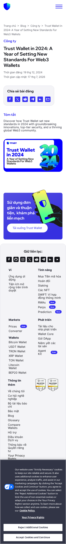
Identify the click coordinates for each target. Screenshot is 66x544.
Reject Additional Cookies (33, 527)
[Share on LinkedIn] (40, 99)
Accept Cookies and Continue (33, 537)
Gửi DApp (44, 338)
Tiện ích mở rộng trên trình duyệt (18, 287)
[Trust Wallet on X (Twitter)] (29, 259)
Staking (43, 285)
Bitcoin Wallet (18, 342)
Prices (17, 326)
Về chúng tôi (16, 391)
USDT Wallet (17, 346)
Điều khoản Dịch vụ (15, 438)
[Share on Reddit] (25, 99)
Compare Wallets (14, 426)
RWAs (46, 302)
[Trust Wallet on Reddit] (36, 259)
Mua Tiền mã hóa (49, 276)
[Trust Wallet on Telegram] (43, 259)
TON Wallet (16, 360)
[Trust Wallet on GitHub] (16, 259)
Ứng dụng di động (17, 278)
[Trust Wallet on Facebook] (9, 259)
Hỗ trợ (12, 432)
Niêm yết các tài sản (47, 344)
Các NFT (44, 290)
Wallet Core (46, 333)
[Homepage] (7, 6)
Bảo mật (13, 411)
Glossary (14, 420)
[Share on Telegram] (32, 99)
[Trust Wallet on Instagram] (23, 259)
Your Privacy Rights (33, 517)
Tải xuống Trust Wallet (27, 228)
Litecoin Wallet (14, 366)
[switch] (58, 6)
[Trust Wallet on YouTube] (57, 259)
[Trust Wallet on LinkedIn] (50, 259)
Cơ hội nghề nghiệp (16, 397)
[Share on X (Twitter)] (17, 99)
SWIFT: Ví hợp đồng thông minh (49, 296)
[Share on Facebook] (10, 99)
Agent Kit (47, 352)
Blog (11, 415)
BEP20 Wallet (17, 372)
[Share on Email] (48, 99)
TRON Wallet (17, 351)
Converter (15, 331)
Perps (46, 307)
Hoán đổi (44, 280)
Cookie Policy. (27, 510)
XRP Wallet (16, 355)
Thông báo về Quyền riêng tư (17, 448)
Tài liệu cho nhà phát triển (47, 328)
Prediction (49, 311)
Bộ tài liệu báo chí (17, 405)
